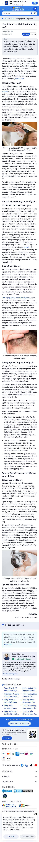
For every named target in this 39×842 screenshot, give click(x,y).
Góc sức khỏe (9, 19)
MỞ (34, 3)
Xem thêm (8, 644)
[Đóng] (2, 3)
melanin (5, 91)
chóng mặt (19, 79)
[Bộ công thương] (7, 791)
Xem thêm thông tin (9, 674)
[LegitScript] (12, 796)
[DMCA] (23, 791)
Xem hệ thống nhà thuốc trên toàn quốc (19, 719)
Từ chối (11, 836)
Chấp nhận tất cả (28, 836)
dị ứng (17, 679)
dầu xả (26, 247)
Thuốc (11, 679)
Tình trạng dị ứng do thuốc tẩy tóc (15, 298)
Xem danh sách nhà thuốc (19, 723)
